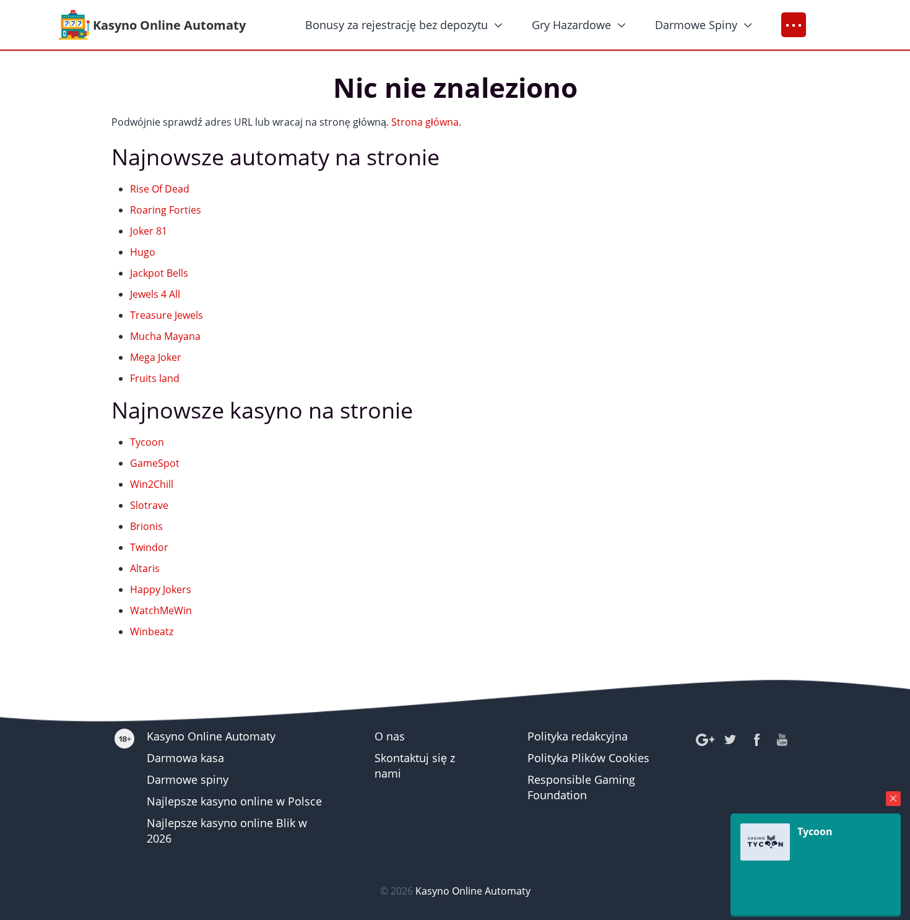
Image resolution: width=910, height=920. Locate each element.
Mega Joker (155, 357)
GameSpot (155, 463)
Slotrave (149, 505)
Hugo (142, 252)
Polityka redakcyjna (577, 736)
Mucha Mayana (165, 336)
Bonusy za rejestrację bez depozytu (396, 24)
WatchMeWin (161, 610)
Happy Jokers (160, 589)
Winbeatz (151, 631)
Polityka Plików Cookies (588, 757)
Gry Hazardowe (571, 24)
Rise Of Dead (159, 189)
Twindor (149, 547)
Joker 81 (148, 231)
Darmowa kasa (185, 757)
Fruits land (155, 378)
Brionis (146, 526)
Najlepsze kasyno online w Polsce (234, 801)
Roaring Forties (165, 210)
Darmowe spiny (187, 779)
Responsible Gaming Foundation (581, 787)
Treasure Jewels (166, 315)
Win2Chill (151, 484)
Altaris (145, 568)
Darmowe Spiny (696, 24)
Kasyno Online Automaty (211, 736)
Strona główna (425, 122)
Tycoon (147, 442)
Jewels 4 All (155, 294)
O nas (390, 736)
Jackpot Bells (159, 273)
